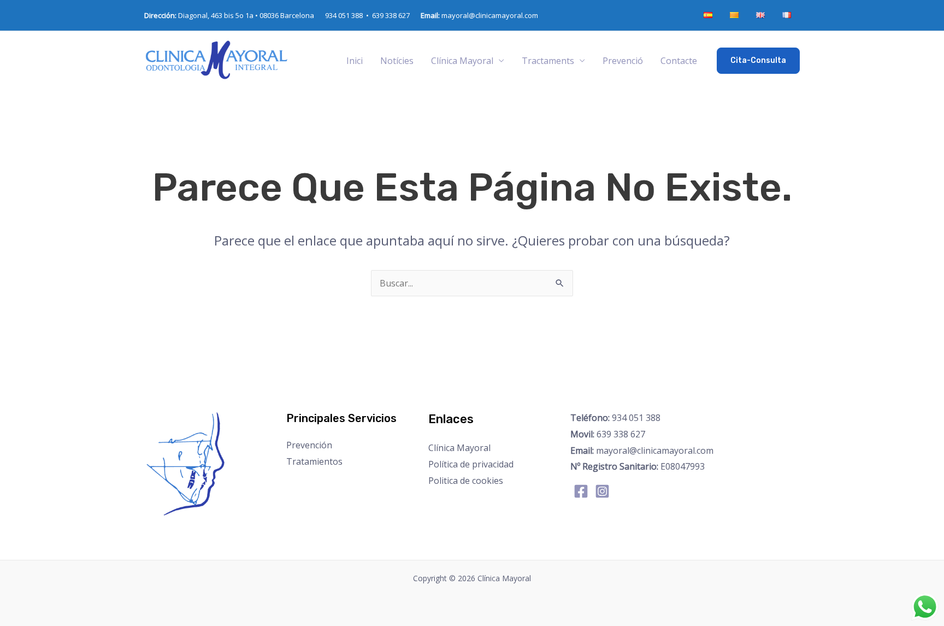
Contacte (678, 61)
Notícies (397, 61)
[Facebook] (581, 491)
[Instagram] (602, 491)
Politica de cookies (465, 481)
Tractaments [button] (548, 61)
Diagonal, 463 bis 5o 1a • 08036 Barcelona (229, 15)
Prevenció (623, 61)
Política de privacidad (471, 464)
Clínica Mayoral (459, 448)
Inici (354, 61)
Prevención (309, 445)
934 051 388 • (348, 15)
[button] (758, 61)
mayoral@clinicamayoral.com (479, 15)
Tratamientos (314, 461)
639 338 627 (391, 15)
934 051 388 (615, 418)
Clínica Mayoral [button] (462, 61)
